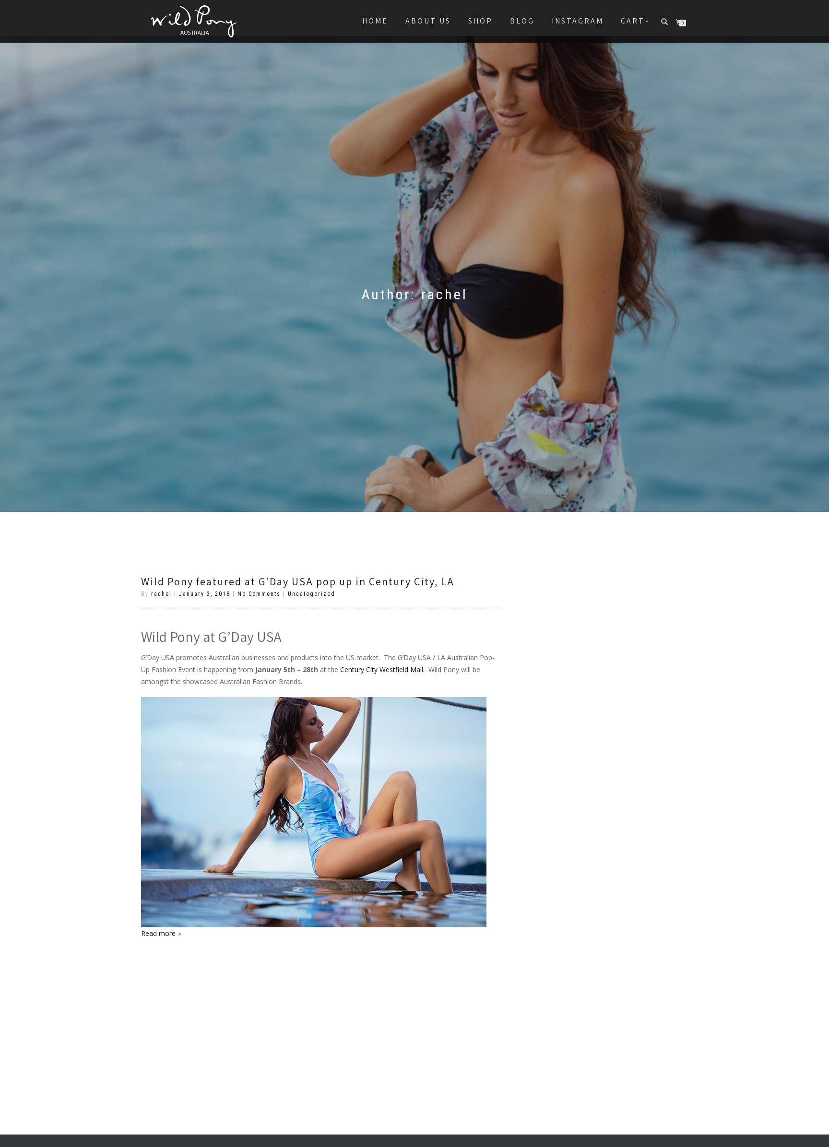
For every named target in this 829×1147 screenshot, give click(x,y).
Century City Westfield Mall (381, 669)
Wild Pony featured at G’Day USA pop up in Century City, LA (297, 581)
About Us (428, 21)
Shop (480, 21)
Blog (522, 21)
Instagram (578, 21)
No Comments (259, 594)
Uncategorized (311, 594)
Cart (633, 21)
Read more (158, 933)
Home (375, 21)
